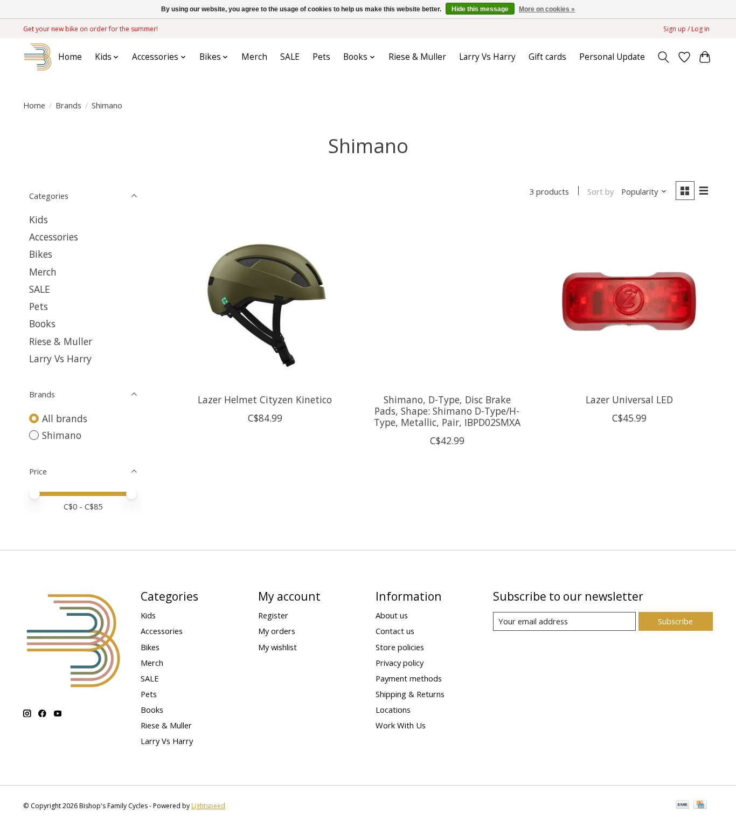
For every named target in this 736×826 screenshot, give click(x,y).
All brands (64, 418)
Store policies (400, 647)
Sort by (600, 191)
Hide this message (480, 9)
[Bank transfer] (683, 805)
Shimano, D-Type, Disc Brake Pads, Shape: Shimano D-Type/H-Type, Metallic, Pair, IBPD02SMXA (447, 411)
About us (392, 615)
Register (273, 615)
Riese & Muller (417, 57)
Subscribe (675, 621)
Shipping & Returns (410, 694)
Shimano (61, 435)
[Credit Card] (700, 805)
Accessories (53, 236)
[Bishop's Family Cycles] (38, 57)
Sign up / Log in (686, 28)
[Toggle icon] (663, 57)
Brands (68, 105)
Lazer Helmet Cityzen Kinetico (265, 399)
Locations (393, 709)
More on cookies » (547, 9)
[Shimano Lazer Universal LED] (628, 301)
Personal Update (612, 57)
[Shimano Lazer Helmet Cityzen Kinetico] (265, 301)
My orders (276, 630)
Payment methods (409, 678)
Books (42, 323)
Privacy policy (399, 662)
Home (70, 57)
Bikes (40, 253)
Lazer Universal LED (629, 399)
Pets (321, 57)
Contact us (395, 630)
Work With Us (401, 725)
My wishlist (277, 647)
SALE (290, 57)
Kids (38, 219)
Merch (254, 57)
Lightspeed (208, 805)
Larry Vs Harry (487, 57)
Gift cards (547, 57)
